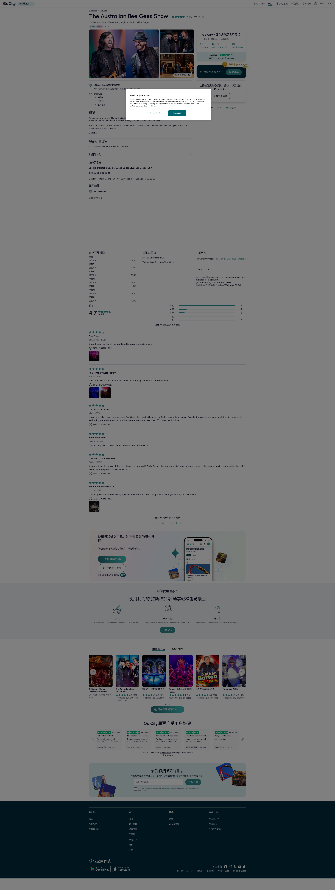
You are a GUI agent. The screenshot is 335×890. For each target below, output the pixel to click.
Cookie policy (153, 106)
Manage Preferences (158, 113)
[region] (168, 104)
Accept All (177, 113)
